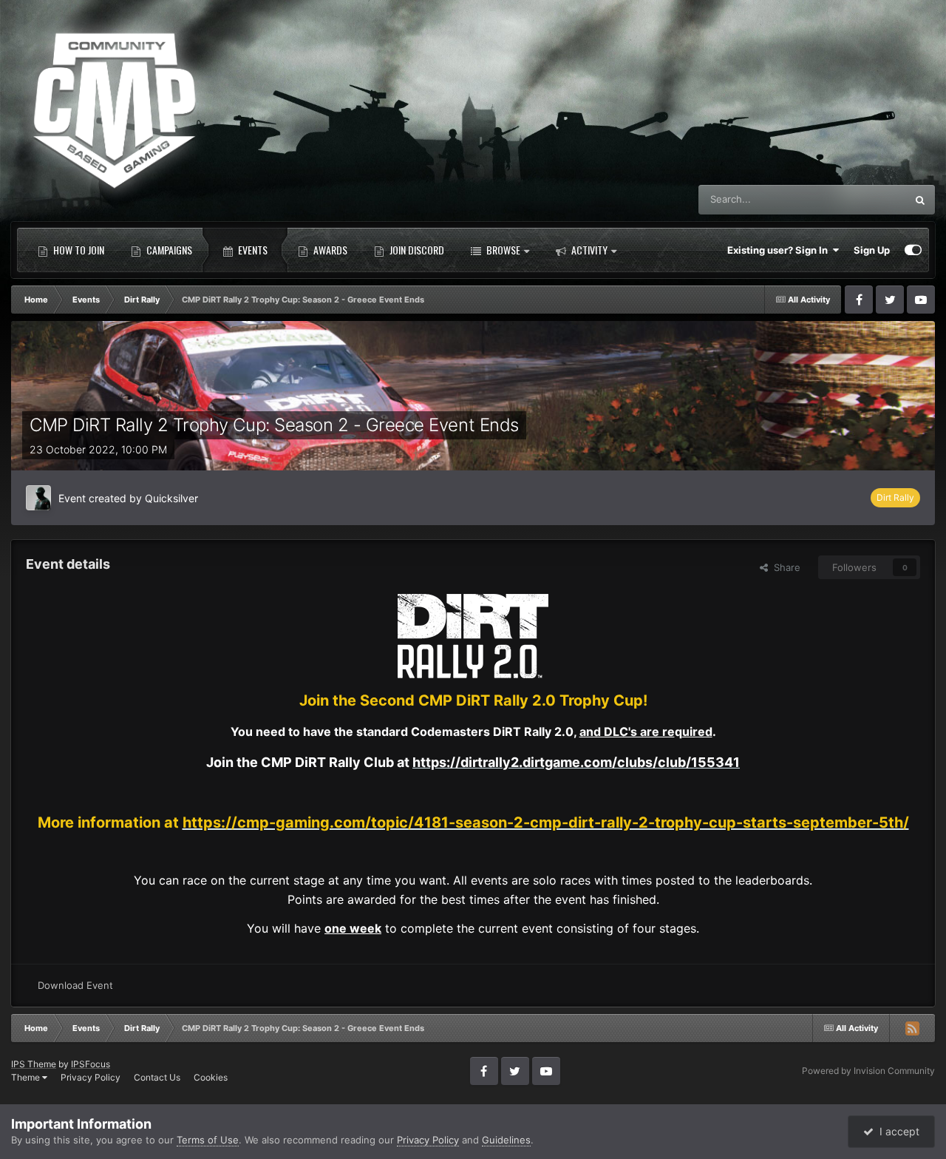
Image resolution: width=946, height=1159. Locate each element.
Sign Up (872, 250)
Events (252, 249)
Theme (26, 1077)
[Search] (920, 199)
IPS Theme (33, 1064)
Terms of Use (208, 1140)
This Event (863, 199)
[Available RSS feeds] (912, 1028)
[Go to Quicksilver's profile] (38, 497)
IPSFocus (90, 1064)
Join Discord (415, 249)
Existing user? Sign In (779, 250)
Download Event (75, 985)
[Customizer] (913, 250)
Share (784, 567)
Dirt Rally (895, 497)
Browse (502, 249)
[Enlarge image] (473, 635)
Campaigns (168, 249)
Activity (588, 249)
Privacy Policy (90, 1077)
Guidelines (506, 1140)
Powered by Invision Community (868, 1070)
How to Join (77, 249)
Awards (329, 249)
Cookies (211, 1077)
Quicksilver (171, 498)
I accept (896, 1131)
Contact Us (157, 1077)
